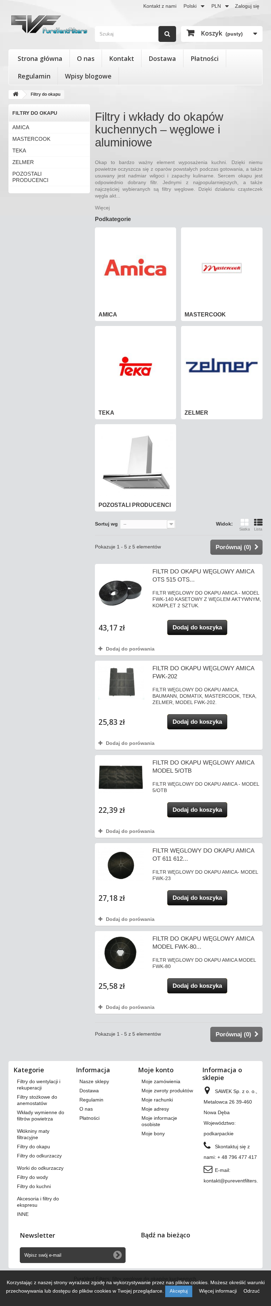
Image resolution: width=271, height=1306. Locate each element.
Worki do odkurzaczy (40, 1168)
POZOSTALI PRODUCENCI (30, 177)
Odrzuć (251, 1291)
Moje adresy (155, 1109)
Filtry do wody (32, 1177)
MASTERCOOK (31, 139)
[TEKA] (135, 366)
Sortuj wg (106, 524)
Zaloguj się (247, 6)
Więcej (102, 208)
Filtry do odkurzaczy (39, 1156)
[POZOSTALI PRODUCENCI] (135, 461)
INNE (23, 1214)
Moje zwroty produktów (167, 1090)
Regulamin (34, 76)
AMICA (20, 127)
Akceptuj (179, 1291)
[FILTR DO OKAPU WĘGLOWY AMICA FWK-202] (121, 682)
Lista (258, 529)
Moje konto (156, 1070)
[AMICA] (135, 268)
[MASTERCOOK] (222, 268)
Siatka (244, 529)
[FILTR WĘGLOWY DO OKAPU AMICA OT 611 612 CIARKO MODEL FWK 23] (121, 864)
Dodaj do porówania (130, 649)
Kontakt (121, 58)
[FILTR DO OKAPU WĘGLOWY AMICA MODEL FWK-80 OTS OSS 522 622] (121, 952)
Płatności (205, 58)
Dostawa (162, 58)
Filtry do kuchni (34, 1186)
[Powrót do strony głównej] (15, 94)
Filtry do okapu (33, 1146)
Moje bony (153, 1133)
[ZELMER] (222, 366)
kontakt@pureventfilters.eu (234, 1180)
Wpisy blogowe (88, 76)
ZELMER (23, 162)
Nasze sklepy (94, 1081)
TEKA (19, 150)
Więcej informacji (218, 1291)
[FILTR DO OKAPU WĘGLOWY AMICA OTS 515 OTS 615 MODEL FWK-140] (121, 590)
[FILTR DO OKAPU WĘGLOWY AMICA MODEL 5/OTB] (121, 776)
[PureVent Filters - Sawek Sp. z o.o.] (49, 24)
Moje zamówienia (160, 1081)
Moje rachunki (157, 1100)
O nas (86, 58)
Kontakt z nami (159, 6)
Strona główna (40, 58)
